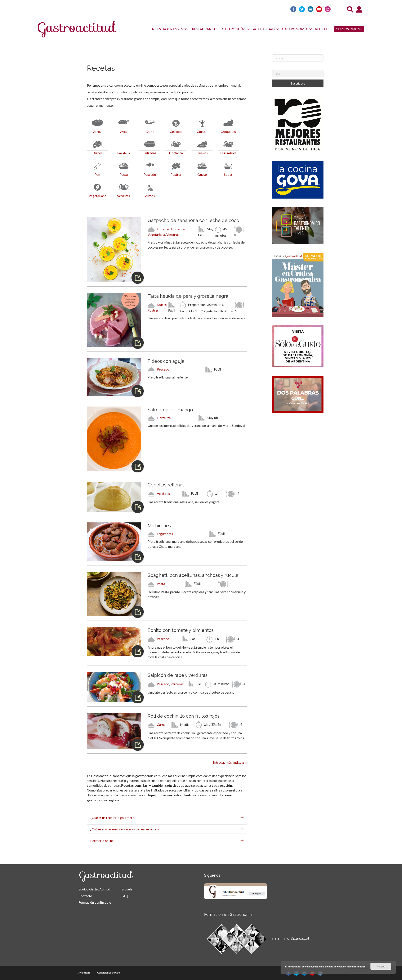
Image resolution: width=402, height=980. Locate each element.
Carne (161, 724)
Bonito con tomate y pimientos (181, 630)
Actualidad (264, 29)
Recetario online (101, 841)
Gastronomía (295, 29)
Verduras (172, 234)
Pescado (163, 369)
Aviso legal (84, 972)
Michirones (159, 525)
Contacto (85, 896)
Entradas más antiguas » (230, 762)
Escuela (126, 889)
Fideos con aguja (166, 361)
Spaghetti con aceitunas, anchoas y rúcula (193, 575)
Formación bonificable (95, 902)
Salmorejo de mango (170, 409)
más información (356, 966)
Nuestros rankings (170, 29)
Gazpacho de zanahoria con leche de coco (193, 220)
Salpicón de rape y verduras (177, 675)
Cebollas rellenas (166, 484)
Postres (153, 310)
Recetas (322, 29)
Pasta (161, 584)
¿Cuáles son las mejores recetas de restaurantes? (124, 829)
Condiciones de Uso (108, 972)
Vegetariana (156, 234)
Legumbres (165, 534)
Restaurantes (205, 29)
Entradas (163, 229)
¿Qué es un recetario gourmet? (112, 818)
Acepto (381, 966)
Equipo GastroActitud (94, 889)
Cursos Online (349, 29)
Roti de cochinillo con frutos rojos (183, 716)
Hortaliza (178, 229)
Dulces (162, 305)
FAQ (124, 896)
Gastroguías (234, 29)
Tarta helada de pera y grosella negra (188, 296)
